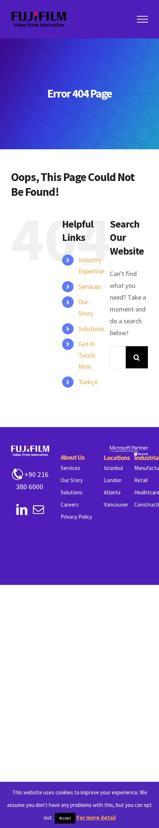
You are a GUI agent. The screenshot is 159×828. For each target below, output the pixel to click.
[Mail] (38, 509)
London (113, 480)
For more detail (96, 817)
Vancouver (116, 504)
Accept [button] (65, 818)
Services (89, 286)
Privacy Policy (76, 516)
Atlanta (112, 492)
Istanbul (113, 467)
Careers (70, 504)
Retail (141, 480)
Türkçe (88, 382)
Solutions (91, 328)
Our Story (72, 480)
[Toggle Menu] (142, 19)
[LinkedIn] (21, 509)
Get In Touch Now (86, 355)
